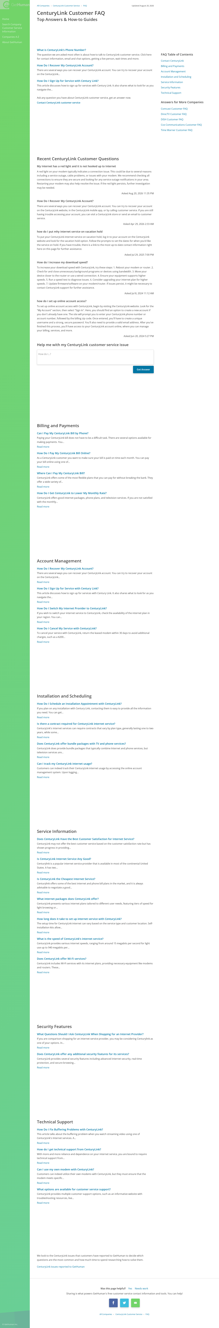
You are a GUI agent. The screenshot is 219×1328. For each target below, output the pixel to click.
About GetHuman (12, 42)
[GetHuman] (14, 4)
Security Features (170, 87)
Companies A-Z (10, 36)
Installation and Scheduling (176, 76)
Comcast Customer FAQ (174, 108)
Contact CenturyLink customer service (58, 102)
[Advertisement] (95, 130)
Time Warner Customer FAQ (176, 130)
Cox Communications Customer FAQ (181, 124)
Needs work (141, 1288)
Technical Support (171, 92)
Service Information (172, 82)
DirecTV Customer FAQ (174, 114)
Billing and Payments (172, 66)
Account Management (173, 71)
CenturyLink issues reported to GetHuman (61, 1266)
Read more (43, 446)
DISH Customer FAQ (172, 119)
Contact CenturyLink (172, 60)
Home (5, 19)
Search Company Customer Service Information (12, 28)
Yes (130, 1288)
